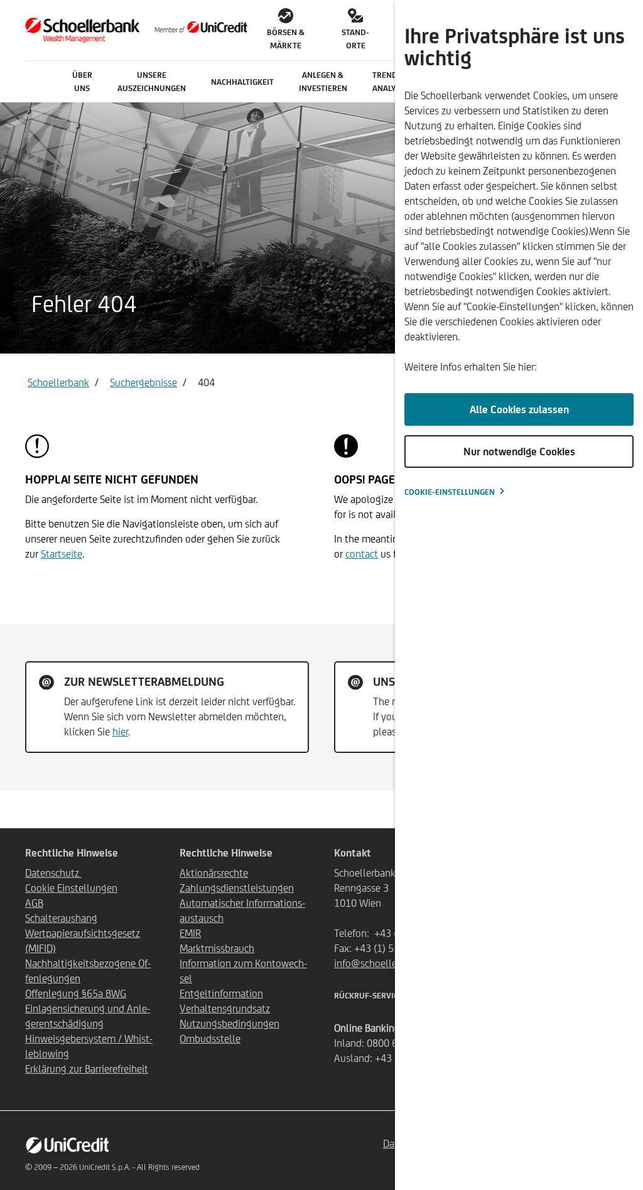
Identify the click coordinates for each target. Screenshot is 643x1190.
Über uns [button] (82, 81)
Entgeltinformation (221, 993)
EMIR (190, 933)
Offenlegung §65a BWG (75, 993)
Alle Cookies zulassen (519, 409)
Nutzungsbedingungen (229, 1023)
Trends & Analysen (391, 81)
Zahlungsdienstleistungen (237, 888)
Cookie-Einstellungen (449, 492)
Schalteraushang (61, 918)
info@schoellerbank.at (383, 963)
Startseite (61, 554)
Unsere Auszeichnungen (151, 81)
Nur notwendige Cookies (519, 451)
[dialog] (519, 595)
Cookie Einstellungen (71, 888)
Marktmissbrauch (217, 948)
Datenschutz (53, 873)
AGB (34, 903)
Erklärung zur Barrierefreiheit (86, 1069)
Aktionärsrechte (214, 873)
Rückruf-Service (368, 995)
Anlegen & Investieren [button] (323, 81)
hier (120, 731)
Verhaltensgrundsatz (225, 1008)
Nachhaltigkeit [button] (242, 82)
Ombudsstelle (210, 1038)
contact (361, 554)
